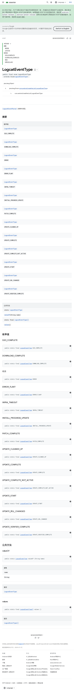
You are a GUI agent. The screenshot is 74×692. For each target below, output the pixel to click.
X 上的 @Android (31, 656)
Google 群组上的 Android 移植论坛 (37, 675)
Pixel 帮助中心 (54, 660)
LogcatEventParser (10, 109)
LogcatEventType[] (22, 320)
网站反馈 (40, 683)
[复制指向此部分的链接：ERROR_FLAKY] (17, 387)
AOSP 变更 (21, 17)
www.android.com (56, 663)
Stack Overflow (55, 669)
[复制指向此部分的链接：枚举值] (11, 334)
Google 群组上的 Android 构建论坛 (37, 672)
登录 (70, 2)
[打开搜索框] (47, 2)
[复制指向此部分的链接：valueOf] (11, 551)
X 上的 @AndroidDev (32, 660)
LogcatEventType (21, 77)
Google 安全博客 (31, 666)
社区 (13, 683)
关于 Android (6, 683)
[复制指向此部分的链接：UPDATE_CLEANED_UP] (25, 449)
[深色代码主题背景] (70, 346)
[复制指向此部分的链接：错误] (8, 371)
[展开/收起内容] (10, 44)
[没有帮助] (70, 38)
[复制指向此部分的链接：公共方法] (13, 545)
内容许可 (21, 644)
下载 (3, 663)
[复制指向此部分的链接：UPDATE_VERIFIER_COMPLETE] (32, 527)
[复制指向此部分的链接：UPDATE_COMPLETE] (23, 465)
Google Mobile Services (57, 666)
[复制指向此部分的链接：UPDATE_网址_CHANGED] (27, 511)
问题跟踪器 (53, 672)
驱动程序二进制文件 (8, 672)
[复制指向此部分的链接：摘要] (9, 117)
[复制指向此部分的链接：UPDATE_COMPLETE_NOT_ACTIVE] (35, 480)
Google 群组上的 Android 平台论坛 (37, 669)
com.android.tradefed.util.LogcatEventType (33, 88)
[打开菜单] (3, 2)
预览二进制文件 (7, 666)
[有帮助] (67, 38)
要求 (3, 660)
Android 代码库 (7, 656)
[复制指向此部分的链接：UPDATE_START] (18, 496)
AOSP (4, 38)
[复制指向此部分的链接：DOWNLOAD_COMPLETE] (27, 356)
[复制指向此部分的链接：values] (10, 602)
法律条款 (19, 683)
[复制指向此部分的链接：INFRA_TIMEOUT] (19, 402)
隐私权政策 (32, 683)
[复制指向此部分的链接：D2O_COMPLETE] (19, 340)
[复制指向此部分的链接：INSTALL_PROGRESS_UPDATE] (31, 418)
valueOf (7, 315)
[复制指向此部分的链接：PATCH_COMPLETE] (22, 434)
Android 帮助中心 (55, 656)
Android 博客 (30, 663)
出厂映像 (5, 669)
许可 (25, 683)
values (6, 325)
